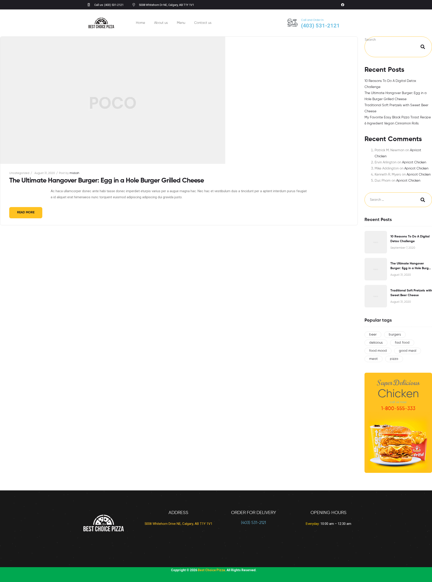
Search (370, 39)
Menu (181, 23)
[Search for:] (389, 200)
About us (161, 23)
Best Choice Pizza (211, 570)
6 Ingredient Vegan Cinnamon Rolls (391, 123)
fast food (402, 342)
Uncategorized (19, 173)
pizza (394, 359)
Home (140, 23)
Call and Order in (312, 20)
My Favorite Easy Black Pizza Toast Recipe (397, 117)
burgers (395, 334)
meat (373, 359)
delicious (376, 342)
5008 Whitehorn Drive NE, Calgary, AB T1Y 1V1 (178, 524)
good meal (407, 350)
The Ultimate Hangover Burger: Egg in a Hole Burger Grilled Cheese (106, 180)
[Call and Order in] (293, 23)
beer (373, 334)
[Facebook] (342, 4)
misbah (74, 173)
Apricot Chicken (414, 162)
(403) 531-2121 (253, 523)
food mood (378, 350)
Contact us (203, 23)
